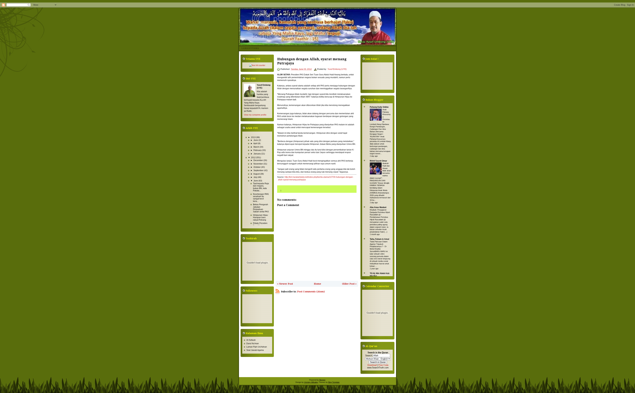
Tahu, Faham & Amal (379, 239)
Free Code (383, 365)
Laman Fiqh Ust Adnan (256, 347)
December (258, 160)
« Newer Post (285, 283)
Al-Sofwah (251, 340)
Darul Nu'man (252, 343)
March (257, 147)
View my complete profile (255, 115)
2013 (253, 137)
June (256, 140)
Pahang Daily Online (379, 107)
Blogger (322, 380)
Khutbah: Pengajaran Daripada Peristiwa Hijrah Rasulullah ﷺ (380, 212)
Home (317, 283)
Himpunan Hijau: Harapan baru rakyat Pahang (260, 217)
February (258, 150)
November (258, 164)
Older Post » (349, 283)
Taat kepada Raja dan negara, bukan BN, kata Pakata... (261, 187)
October (257, 167)
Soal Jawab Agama (255, 350)
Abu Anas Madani (378, 207)
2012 (253, 157)
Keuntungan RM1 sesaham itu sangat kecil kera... (261, 197)
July (256, 177)
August (256, 174)
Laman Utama (250, 48)
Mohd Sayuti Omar (378, 161)
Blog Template (333, 382)
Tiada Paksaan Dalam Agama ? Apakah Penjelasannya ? (378, 244)
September (259, 170)
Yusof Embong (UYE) (337, 69)
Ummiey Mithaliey (311, 382)
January (257, 154)
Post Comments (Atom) (311, 291)
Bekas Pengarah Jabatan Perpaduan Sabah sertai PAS (261, 208)
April (255, 143)
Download (372, 365)
